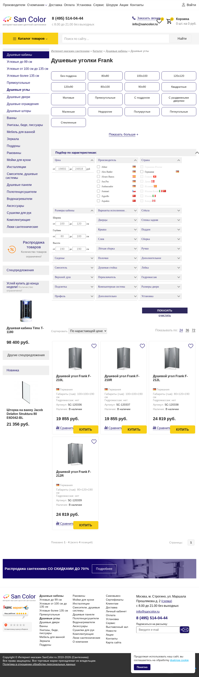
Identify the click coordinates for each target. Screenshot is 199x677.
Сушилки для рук (19, 212)
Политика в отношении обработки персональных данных (39, 664)
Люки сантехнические (22, 226)
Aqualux (105, 201)
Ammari (105, 191)
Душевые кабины (19, 54)
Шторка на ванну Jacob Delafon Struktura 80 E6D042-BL (25, 413)
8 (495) (67, 18)
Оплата (69, 5)
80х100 (105, 86)
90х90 (142, 86)
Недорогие (105, 111)
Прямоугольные (18, 82)
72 (193, 330)
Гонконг (149, 176)
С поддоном (142, 97)
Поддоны (13, 146)
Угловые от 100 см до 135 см (27, 68)
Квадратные (179, 86)
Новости (111, 630)
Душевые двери (18, 97)
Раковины (14, 153)
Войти (191, 5)
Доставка (55, 5)
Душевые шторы (19, 111)
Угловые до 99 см (19, 61)
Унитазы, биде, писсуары (25, 125)
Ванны (12, 118)
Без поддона (68, 75)
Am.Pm (105, 181)
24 (181, 330)
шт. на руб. (183, 21)
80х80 (105, 75)
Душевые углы (18, 89)
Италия (149, 196)
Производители (14, 5)
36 (187, 330)
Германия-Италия (153, 167)
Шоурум (112, 5)
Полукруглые (142, 111)
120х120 (179, 75)
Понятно (142, 667)
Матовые (68, 97)
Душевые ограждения (23, 104)
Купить (85, 429)
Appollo (105, 196)
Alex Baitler (107, 172)
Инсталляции (16, 167)
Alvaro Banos (107, 176)
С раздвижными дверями (179, 99)
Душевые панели (19, 184)
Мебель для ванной (21, 132)
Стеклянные (68, 122)
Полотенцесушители (22, 191)
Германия (149, 172)
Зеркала (13, 139)
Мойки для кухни (19, 160)
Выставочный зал (117, 626)
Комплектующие (18, 219)
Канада (148, 201)
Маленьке (68, 111)
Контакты (137, 5)
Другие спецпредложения (26, 355)
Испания (149, 186)
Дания (148, 181)
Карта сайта (113, 642)
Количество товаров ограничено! (33, 249)
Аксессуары (15, 205)
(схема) (166, 601)
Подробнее (104, 568)
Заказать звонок (149, 18)
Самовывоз (113, 595)
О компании (35, 5)
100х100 (142, 75)
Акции (124, 5)
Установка (84, 5)
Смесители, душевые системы (22, 175)
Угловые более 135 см (23, 75)
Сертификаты (114, 599)
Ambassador (107, 186)
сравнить (67, 428)
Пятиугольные (179, 111)
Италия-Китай (152, 191)
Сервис (98, 5)
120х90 (68, 86)
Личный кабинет (116, 611)
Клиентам (112, 603)
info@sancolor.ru (145, 24)
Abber (104, 167)
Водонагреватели (19, 198)
